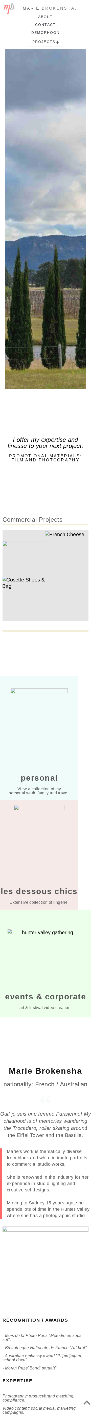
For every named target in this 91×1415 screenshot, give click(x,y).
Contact (45, 25)
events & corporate (45, 996)
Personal (39, 777)
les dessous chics (39, 891)
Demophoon (45, 33)
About (45, 17)
